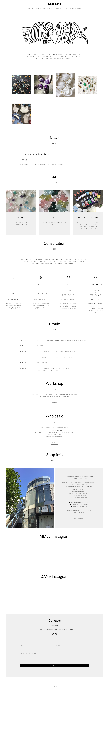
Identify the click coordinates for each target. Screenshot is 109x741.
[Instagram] (53, 634)
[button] (61, 8)
